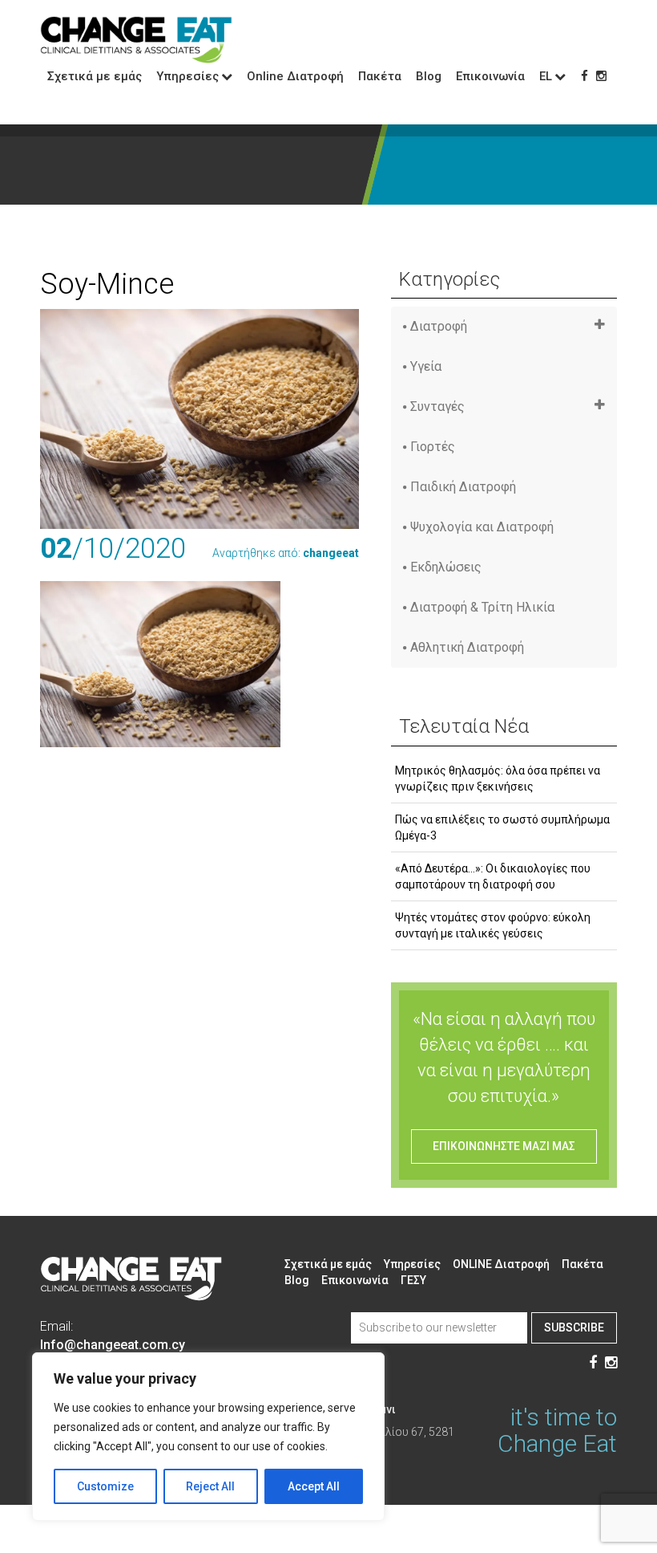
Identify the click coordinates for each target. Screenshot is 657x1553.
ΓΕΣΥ (413, 1280)
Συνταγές (437, 406)
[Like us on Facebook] (584, 76)
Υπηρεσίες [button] (187, 76)
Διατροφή (438, 326)
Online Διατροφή (295, 76)
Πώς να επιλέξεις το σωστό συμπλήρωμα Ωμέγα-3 (502, 827)
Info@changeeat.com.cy (112, 1344)
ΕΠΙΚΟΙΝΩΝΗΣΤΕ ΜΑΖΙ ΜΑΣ (504, 1146)
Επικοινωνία (490, 76)
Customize (105, 1486)
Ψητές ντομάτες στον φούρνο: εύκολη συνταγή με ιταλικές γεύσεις (492, 925)
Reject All (210, 1486)
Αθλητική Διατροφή (467, 647)
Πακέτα (379, 76)
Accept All (314, 1486)
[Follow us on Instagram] (601, 76)
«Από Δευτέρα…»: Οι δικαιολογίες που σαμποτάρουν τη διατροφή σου (492, 876)
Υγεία (425, 366)
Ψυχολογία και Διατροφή (482, 527)
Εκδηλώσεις (446, 567)
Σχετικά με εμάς (94, 76)
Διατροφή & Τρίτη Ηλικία (482, 607)
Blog (428, 76)
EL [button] (545, 76)
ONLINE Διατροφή (501, 1264)
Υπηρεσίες (412, 1264)
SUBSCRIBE (574, 1327)
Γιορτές (432, 446)
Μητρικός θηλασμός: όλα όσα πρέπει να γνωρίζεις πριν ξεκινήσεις (497, 778)
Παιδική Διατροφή (463, 486)
